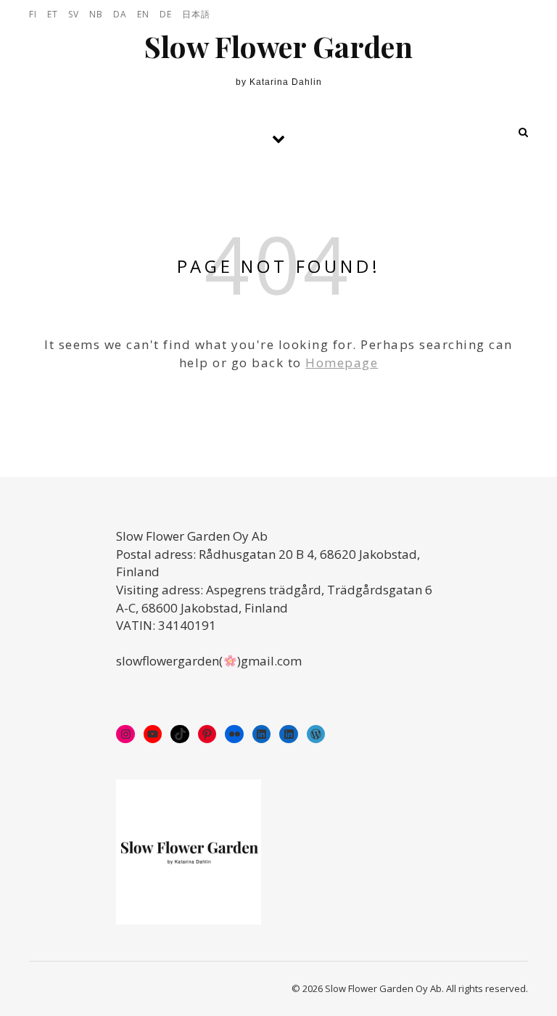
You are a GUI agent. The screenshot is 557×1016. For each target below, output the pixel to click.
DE (166, 14)
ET (52, 14)
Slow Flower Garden (278, 46)
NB (96, 14)
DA (120, 14)
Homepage (341, 362)
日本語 (196, 14)
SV (73, 14)
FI (33, 14)
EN (143, 14)
